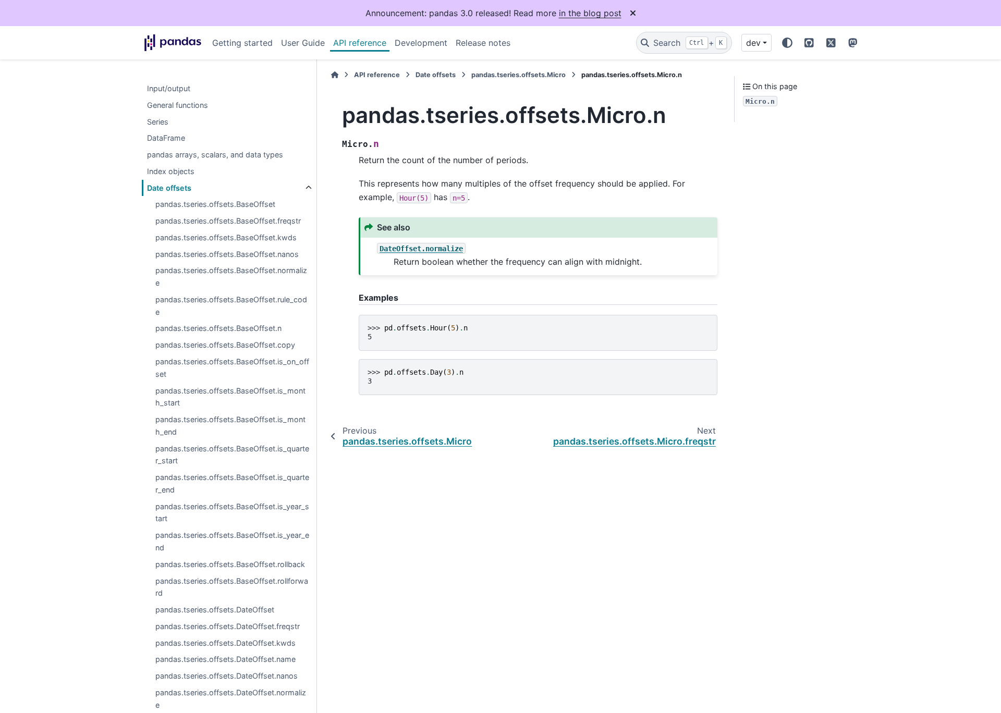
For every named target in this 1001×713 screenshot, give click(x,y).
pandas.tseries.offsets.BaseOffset (215, 204)
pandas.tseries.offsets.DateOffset (214, 609)
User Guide (303, 43)
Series (157, 121)
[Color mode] (787, 43)
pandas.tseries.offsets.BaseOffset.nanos (227, 254)
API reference (359, 43)
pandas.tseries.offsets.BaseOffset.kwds (226, 237)
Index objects (170, 171)
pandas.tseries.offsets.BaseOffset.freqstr (228, 221)
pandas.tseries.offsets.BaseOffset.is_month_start (230, 397)
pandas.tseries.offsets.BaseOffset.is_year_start (232, 512)
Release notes (483, 43)
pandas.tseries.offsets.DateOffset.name (225, 659)
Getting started (242, 43)
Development (421, 43)
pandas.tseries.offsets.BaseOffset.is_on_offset (232, 367)
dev (753, 43)
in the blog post (590, 13)
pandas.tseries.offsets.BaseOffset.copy (225, 345)
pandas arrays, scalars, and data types (215, 154)
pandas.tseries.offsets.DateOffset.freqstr (227, 626)
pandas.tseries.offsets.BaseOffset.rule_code (231, 305)
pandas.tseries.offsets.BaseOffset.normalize (231, 277)
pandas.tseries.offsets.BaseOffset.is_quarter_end (232, 484)
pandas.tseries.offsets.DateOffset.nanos (226, 675)
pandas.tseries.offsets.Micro (518, 75)
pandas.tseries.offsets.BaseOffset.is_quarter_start (232, 454)
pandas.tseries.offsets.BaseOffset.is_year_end (232, 541)
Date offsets (169, 187)
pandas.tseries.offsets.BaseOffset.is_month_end (230, 425)
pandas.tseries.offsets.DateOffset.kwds (225, 642)
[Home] (334, 74)
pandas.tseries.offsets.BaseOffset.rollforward (231, 587)
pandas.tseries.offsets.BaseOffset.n (218, 328)
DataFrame (166, 138)
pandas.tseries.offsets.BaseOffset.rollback (230, 564)
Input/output (168, 88)
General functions (177, 105)
